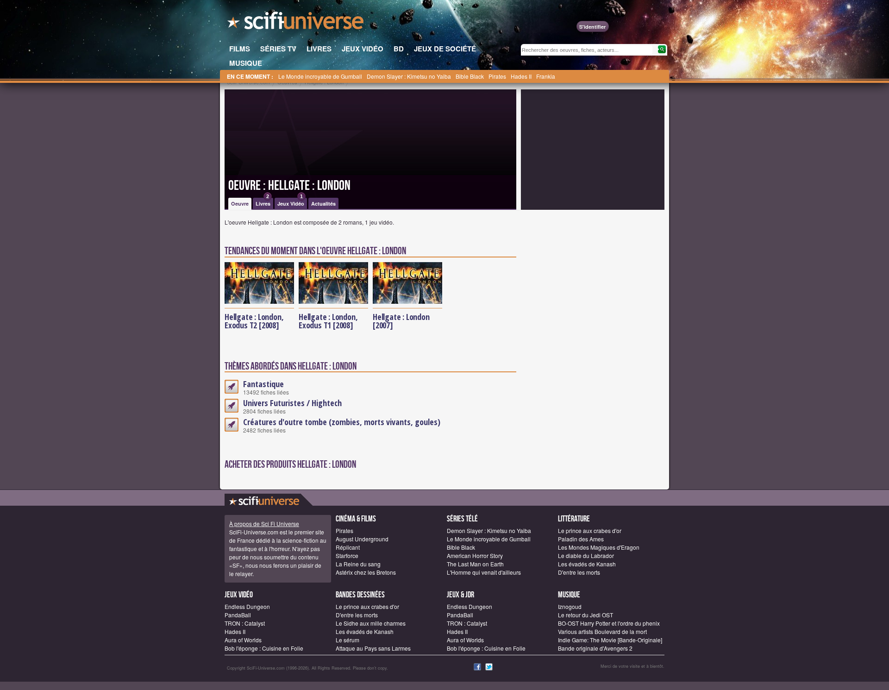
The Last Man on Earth (475, 564)
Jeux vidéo (239, 595)
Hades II (521, 76)
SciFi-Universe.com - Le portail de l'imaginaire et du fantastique (296, 23)
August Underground (362, 539)
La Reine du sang (358, 564)
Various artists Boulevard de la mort (602, 631)
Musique (569, 595)
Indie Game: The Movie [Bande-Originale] (610, 640)
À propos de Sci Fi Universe (264, 523)
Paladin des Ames (581, 539)
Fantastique (263, 383)
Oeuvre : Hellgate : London (289, 185)
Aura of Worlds (243, 640)
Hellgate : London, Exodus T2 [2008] (254, 321)
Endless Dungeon (247, 606)
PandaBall (238, 615)
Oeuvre (240, 203)
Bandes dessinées (360, 595)
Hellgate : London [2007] (401, 321)
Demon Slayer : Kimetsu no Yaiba (409, 76)
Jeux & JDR (460, 595)
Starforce (347, 555)
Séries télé (462, 519)
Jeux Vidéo (290, 202)
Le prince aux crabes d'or (589, 530)
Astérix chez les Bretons (366, 572)
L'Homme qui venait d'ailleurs (484, 572)
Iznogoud (570, 606)
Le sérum (347, 640)
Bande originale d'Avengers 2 (595, 648)
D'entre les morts (579, 572)
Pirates (497, 76)
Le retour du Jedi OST (585, 615)
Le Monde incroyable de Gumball (320, 76)
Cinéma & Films (356, 519)
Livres (263, 202)
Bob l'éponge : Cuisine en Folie (264, 648)
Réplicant (348, 547)
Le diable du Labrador (586, 555)
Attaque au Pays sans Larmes (373, 648)
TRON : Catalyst (245, 623)
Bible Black (470, 76)
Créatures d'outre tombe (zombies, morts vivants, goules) (341, 421)
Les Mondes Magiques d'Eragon (598, 547)
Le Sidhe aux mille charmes (371, 623)
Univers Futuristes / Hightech (292, 402)
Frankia (545, 76)
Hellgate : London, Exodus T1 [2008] (328, 321)
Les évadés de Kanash (587, 564)
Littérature (574, 519)
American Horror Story (475, 555)
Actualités (323, 203)
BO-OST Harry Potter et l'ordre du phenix (609, 623)
